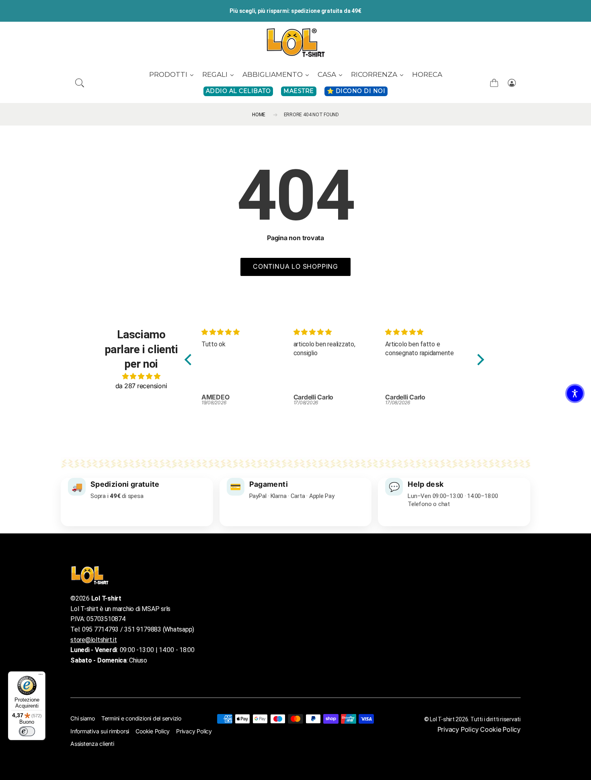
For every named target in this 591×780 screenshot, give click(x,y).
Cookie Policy (152, 731)
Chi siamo (82, 718)
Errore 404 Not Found (311, 114)
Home (258, 114)
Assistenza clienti (92, 743)
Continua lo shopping (295, 266)
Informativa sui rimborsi (99, 731)
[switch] (27, 731)
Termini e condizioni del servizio (141, 718)
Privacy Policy (194, 731)
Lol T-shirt (442, 719)
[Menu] (40, 676)
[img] (141, 376)
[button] (79, 83)
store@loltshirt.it (93, 640)
